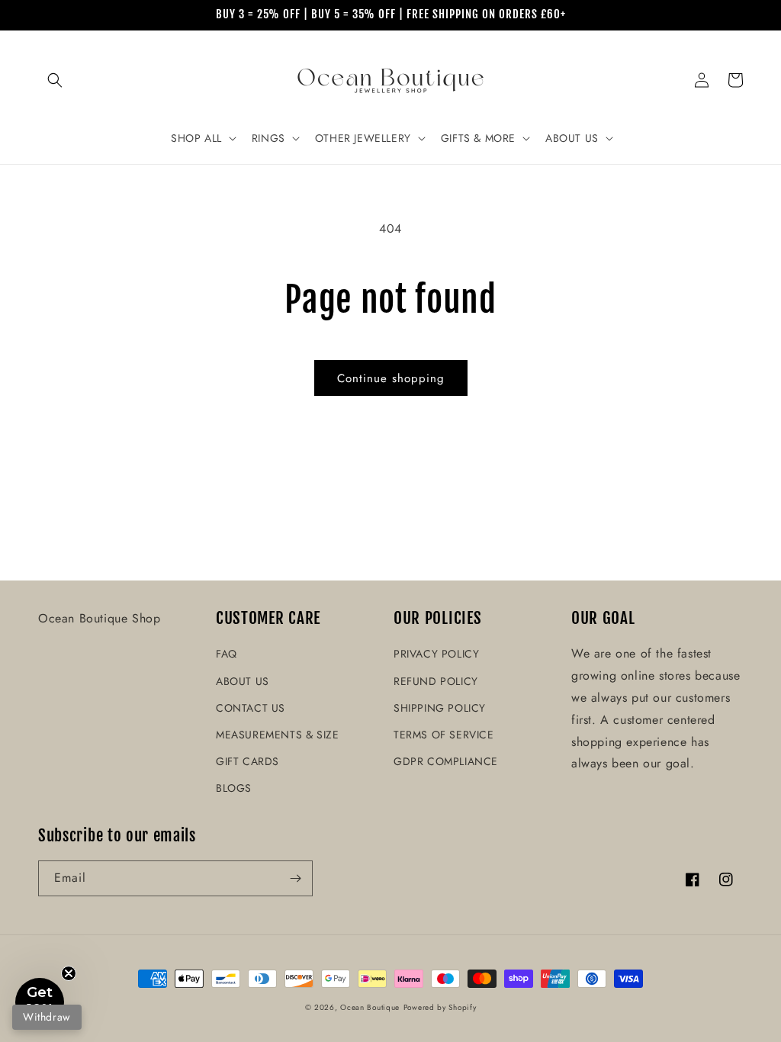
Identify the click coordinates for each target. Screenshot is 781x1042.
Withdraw (47, 1016)
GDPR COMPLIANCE (446, 761)
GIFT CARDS (247, 761)
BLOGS (234, 788)
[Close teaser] (68, 973)
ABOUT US (242, 681)
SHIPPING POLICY (440, 708)
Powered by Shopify (440, 1007)
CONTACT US (250, 708)
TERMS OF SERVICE (444, 734)
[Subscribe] (295, 878)
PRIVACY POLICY (436, 653)
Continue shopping (391, 378)
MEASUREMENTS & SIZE (277, 734)
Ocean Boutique (370, 1007)
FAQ (226, 653)
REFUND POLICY (436, 681)
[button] (55, 80)
